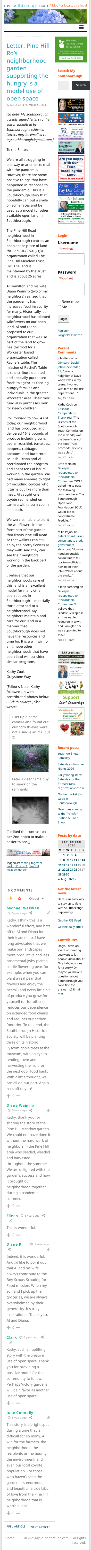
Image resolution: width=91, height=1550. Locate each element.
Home (9, 1538)
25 (75, 869)
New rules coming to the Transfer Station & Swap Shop (70, 815)
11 (75, 860)
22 (64, 869)
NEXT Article (40, 1527)
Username (68, 245)
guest (13, 105)
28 (60, 874)
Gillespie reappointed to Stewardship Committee (68, 474)
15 (64, 865)
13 (83, 860)
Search (81, 85)
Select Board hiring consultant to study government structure (70, 542)
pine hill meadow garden (23, 867)
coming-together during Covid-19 (24, 864)
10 (71, 860)
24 (71, 869)
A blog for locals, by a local (68, 5)
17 (71, 865)
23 (67, 869)
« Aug (62, 879)
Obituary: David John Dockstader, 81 (69, 367)
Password (67, 274)
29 (64, 874)
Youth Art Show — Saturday (70, 756)
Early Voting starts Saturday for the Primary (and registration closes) (71, 781)
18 (75, 865)
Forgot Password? (70, 335)
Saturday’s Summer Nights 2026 (71, 766)
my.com (26, 5)
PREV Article (16, 1526)
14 (60, 865)
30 (67, 874)
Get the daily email (70, 927)
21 (60, 869)
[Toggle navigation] (81, 27)
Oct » (72, 879)
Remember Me (71, 304)
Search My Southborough (70, 73)
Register (63, 331)
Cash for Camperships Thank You (67, 413)
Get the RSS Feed (69, 920)
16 (67, 865)
